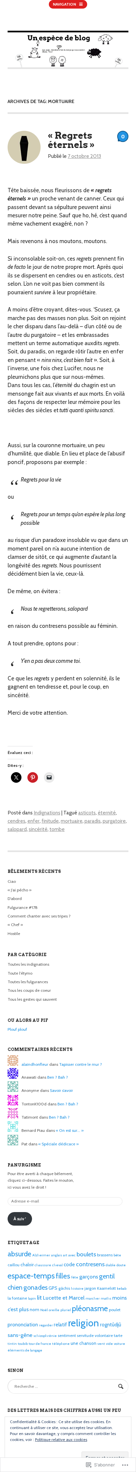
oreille (54, 1310)
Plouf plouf (17, 1029)
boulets (86, 1254)
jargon (90, 1288)
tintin (12, 1344)
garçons (88, 1276)
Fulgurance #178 (23, 907)
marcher (92, 1298)
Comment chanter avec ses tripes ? (39, 916)
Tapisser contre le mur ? (80, 1064)
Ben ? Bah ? (57, 1077)
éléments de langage (25, 1350)
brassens (105, 1254)
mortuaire (72, 821)
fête (74, 1277)
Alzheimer (41, 1255)
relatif (60, 1324)
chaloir (27, 1264)
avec (72, 1255)
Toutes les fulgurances (28, 981)
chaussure (43, 1265)
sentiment (67, 1335)
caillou (13, 1264)
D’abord (15, 898)
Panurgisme (24, 1165)
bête (117, 1255)
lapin (32, 1298)
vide (109, 1344)
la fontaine (17, 1298)
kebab (121, 1288)
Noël (44, 1310)
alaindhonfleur (34, 1064)
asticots (87, 812)
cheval (57, 1265)
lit (39, 1297)
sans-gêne (20, 1335)
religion (83, 1323)
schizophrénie (45, 1336)
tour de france (40, 1344)
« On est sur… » (70, 1130)
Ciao (12, 881)
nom (34, 1309)
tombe (57, 829)
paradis (93, 821)
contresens (90, 1264)
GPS (53, 1288)
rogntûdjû (110, 1324)
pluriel (65, 1310)
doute (121, 1265)
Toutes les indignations (28, 964)
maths (106, 1298)
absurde (19, 1253)
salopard (17, 829)
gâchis (64, 1288)
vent (101, 1344)
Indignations (47, 812)
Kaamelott (106, 1288)
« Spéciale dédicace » (58, 1143)
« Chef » (15, 924)
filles (63, 1275)
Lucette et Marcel (64, 1297)
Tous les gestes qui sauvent (32, 999)
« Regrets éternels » (71, 140)
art (65, 1255)
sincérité (38, 829)
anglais (56, 1255)
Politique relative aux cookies (61, 1439)
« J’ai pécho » (19, 889)
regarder (46, 1325)
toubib (23, 1344)
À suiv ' (20, 1218)
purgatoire (114, 821)
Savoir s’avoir (61, 1090)
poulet (114, 1309)
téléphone (61, 1344)
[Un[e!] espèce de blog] (68, 67)
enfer (33, 821)
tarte (118, 1335)
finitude (50, 821)
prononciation (23, 1324)
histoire (77, 1288)
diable (111, 1265)
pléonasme (90, 1308)
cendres (16, 821)
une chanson (83, 1343)
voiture (119, 1344)
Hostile (14, 933)
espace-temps (31, 1275)
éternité (107, 812)
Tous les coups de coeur (29, 990)
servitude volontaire (95, 1335)
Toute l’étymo (20, 973)
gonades (35, 1287)
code (69, 1264)
